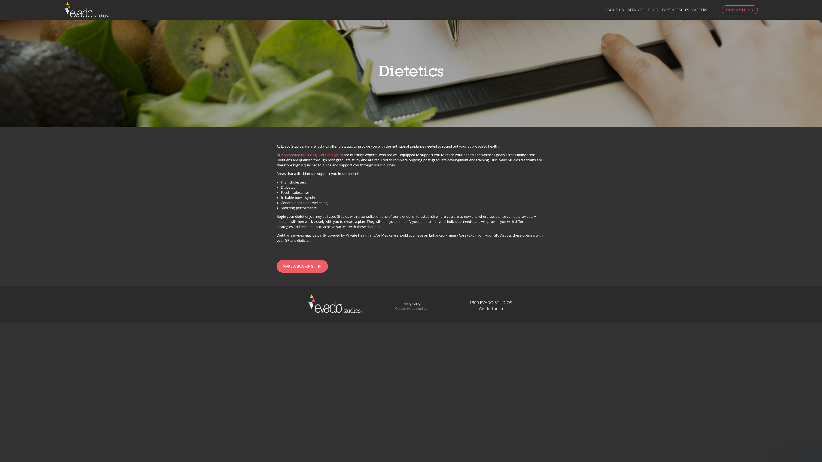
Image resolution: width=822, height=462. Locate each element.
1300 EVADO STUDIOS (490, 302)
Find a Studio (739, 9)
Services (636, 10)
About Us (614, 10)
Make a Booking (302, 266)
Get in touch (491, 309)
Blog (653, 10)
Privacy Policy (411, 304)
